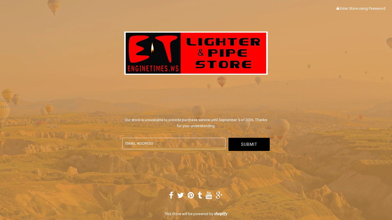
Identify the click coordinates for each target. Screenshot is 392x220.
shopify (221, 214)
